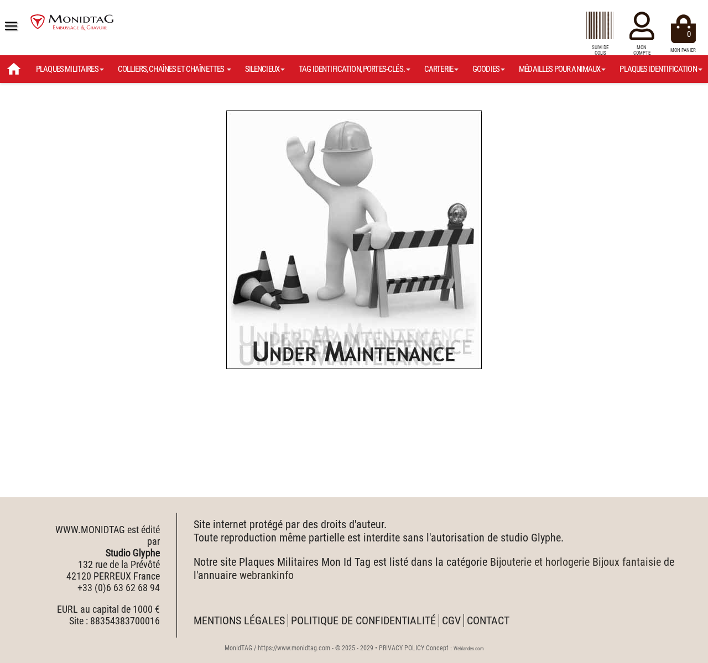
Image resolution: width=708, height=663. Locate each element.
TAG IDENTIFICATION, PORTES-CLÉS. (352, 69)
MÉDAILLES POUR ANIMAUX (559, 69)
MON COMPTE (641, 50)
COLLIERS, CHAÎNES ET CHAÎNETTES (172, 69)
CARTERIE (438, 69)
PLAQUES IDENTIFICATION (658, 69)
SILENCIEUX (262, 69)
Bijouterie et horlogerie (540, 562)
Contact (488, 620)
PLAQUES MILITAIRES (67, 69)
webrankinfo (267, 575)
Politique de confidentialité (363, 620)
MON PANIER (683, 41)
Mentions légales (239, 620)
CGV (451, 620)
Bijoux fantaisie (626, 562)
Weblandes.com (469, 648)
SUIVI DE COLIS (600, 50)
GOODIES (485, 69)
